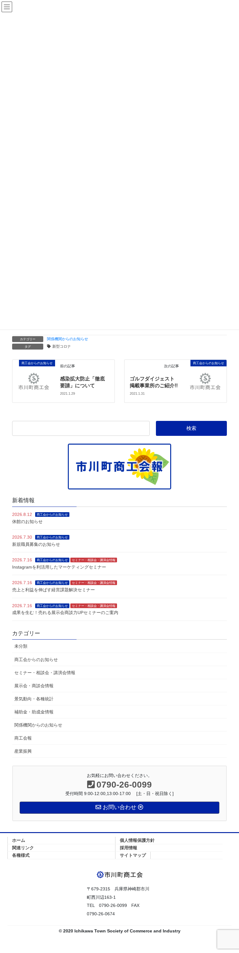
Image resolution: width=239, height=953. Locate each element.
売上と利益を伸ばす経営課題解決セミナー (53, 589)
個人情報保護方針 (137, 840)
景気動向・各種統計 (34, 698)
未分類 (20, 646)
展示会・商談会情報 (34, 685)
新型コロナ (61, 346)
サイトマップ (133, 855)
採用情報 (128, 847)
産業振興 (23, 751)
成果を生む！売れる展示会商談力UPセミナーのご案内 (65, 612)
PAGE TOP (227, 918)
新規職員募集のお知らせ (36, 544)
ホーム (18, 840)
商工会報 (23, 738)
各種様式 (21, 855)
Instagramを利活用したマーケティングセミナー (59, 567)
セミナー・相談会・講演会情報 (93, 560)
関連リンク (23, 847)
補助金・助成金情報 (34, 711)
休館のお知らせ (27, 521)
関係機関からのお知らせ (67, 339)
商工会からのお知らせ (52, 514)
